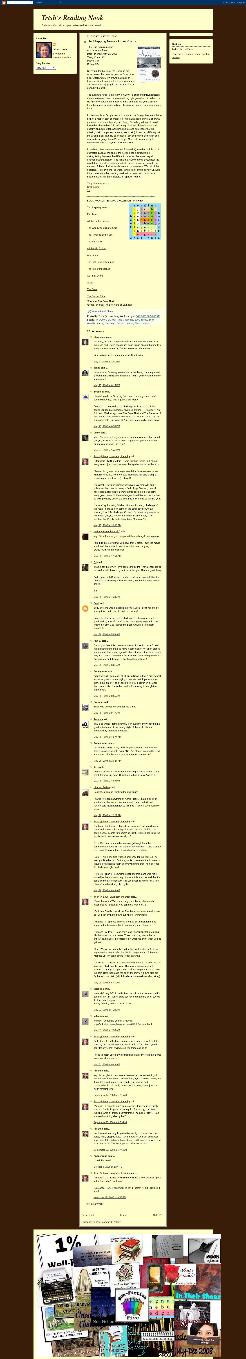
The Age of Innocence (98, 269)
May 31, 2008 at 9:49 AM (107, 1064)
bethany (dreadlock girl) (107, 531)
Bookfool (99, 392)
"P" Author (100, 320)
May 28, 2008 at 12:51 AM (107, 556)
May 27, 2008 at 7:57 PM (107, 361)
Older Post (158, 1215)
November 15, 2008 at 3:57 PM (110, 1197)
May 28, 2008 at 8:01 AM (107, 665)
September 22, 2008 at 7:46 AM (110, 1150)
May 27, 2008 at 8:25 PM (107, 385)
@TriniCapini (186, 49)
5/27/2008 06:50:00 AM (148, 316)
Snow (90, 282)
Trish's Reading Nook (72, 17)
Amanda (98, 719)
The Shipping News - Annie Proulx (111, 41)
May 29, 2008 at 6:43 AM (107, 890)
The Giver (92, 289)
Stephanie (99, 337)
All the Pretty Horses (98, 221)
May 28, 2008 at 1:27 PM (107, 781)
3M (88, 190)
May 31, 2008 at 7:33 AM (107, 1030)
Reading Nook (133, 323)
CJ (95, 562)
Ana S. (97, 641)
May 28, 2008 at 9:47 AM (107, 713)
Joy (96, 767)
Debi (96, 603)
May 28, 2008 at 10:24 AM (107, 737)
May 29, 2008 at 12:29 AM (107, 815)
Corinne (98, 702)
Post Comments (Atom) (108, 1222)
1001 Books (141, 320)
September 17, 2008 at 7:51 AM (110, 1095)
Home (123, 1215)
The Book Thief (95, 241)
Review (145, 323)
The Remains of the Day (100, 235)
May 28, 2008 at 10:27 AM (107, 761)
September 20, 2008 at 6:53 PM (110, 1122)
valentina (99, 989)
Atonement (93, 255)
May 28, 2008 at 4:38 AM (107, 597)
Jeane (97, 368)
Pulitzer (120, 323)
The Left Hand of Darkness (101, 262)
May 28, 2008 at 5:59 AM (107, 634)
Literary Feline (102, 787)
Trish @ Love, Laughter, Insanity (112, 456)
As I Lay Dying (95, 276)
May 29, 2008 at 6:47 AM (107, 982)
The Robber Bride (96, 296)
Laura (97, 432)
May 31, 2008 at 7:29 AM (107, 1010)
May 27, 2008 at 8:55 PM (107, 426)
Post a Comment (94, 1204)
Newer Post (88, 1215)
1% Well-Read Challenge (120, 320)
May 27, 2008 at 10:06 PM (107, 525)
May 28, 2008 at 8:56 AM (107, 696)
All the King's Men (96, 248)
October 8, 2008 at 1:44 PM (108, 1167)
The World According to (102, 228)
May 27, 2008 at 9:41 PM (107, 450)
